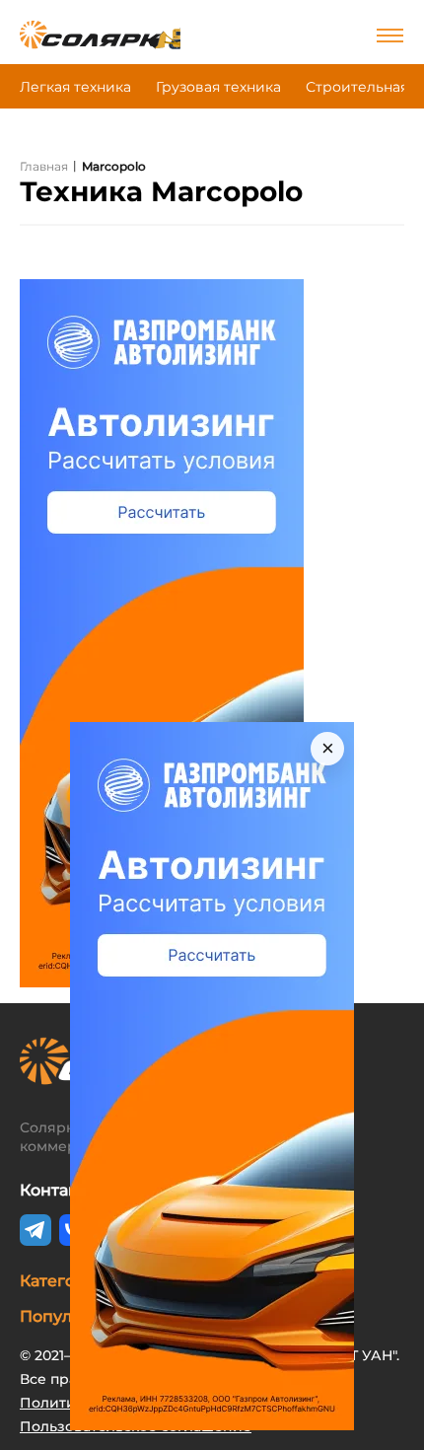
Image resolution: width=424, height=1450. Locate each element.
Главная (44, 166)
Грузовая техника (218, 87)
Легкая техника (75, 87)
